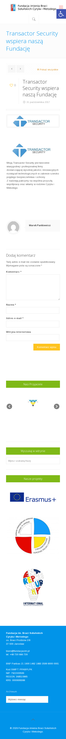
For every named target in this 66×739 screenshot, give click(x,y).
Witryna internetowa (18, 332)
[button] (9, 406)
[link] (61, 14)
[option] (33, 404)
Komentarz (13, 271)
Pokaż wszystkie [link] (49, 69)
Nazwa (11, 304)
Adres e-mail (14, 318)
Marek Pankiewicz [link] (40, 225)
